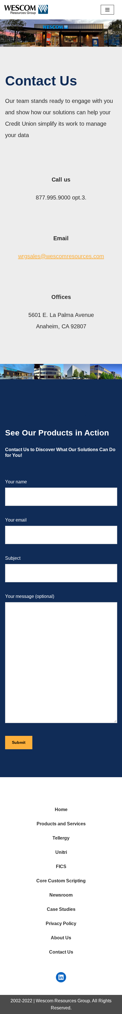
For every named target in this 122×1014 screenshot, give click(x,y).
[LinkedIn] (61, 977)
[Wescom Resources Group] (26, 10)
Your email (16, 520)
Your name (16, 481)
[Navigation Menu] (107, 10)
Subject (12, 558)
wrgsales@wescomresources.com (61, 256)
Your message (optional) (29, 596)
